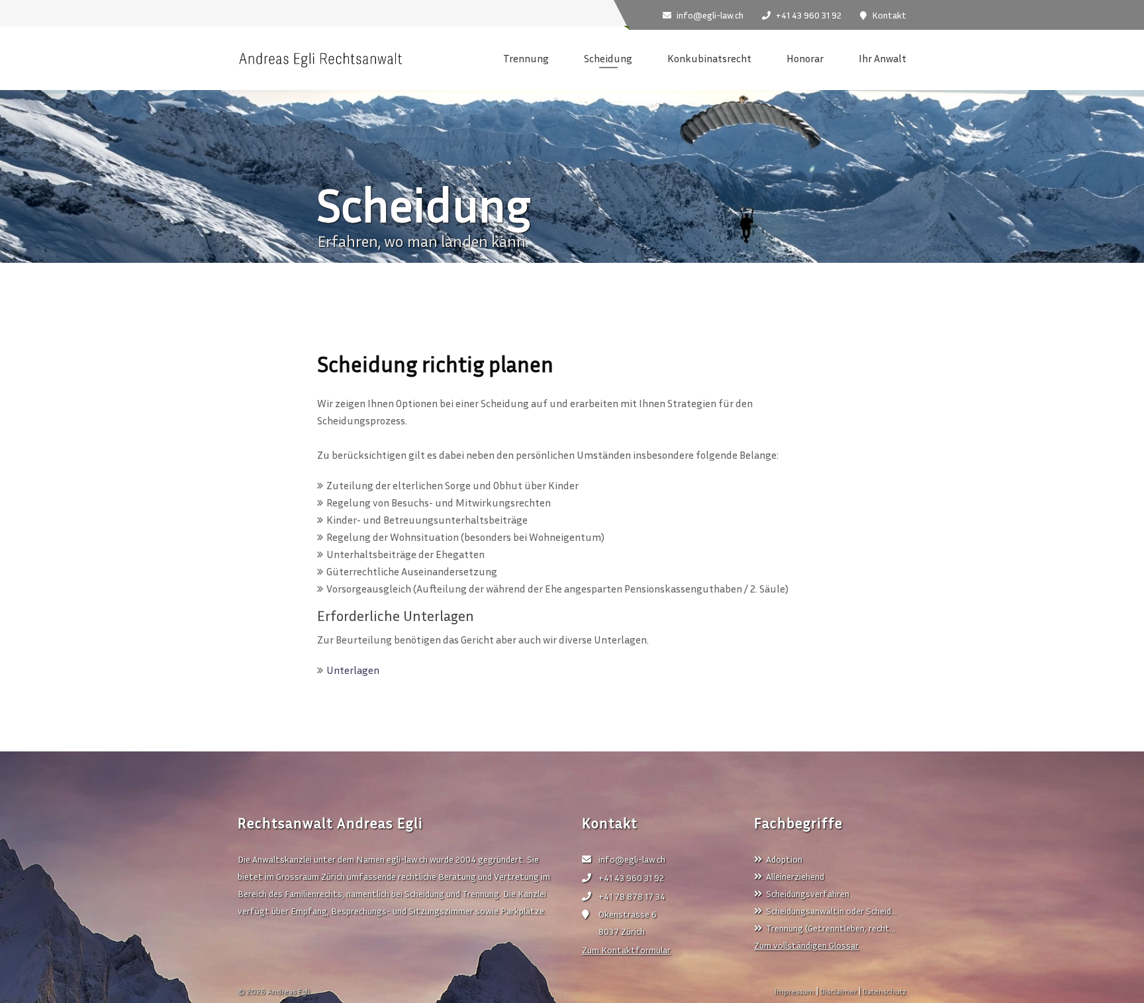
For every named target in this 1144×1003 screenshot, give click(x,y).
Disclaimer (838, 991)
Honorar (805, 58)
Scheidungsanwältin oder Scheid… (831, 910)
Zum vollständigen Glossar (806, 945)
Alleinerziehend (795, 876)
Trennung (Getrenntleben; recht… (831, 927)
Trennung (526, 58)
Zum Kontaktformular (626, 949)
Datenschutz (884, 991)
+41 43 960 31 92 (631, 877)
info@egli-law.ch (631, 859)
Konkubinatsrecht (709, 58)
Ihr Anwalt (882, 58)
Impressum (794, 991)
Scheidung (608, 58)
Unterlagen (352, 670)
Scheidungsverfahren (807, 893)
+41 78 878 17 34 (631, 896)
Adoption (784, 859)
